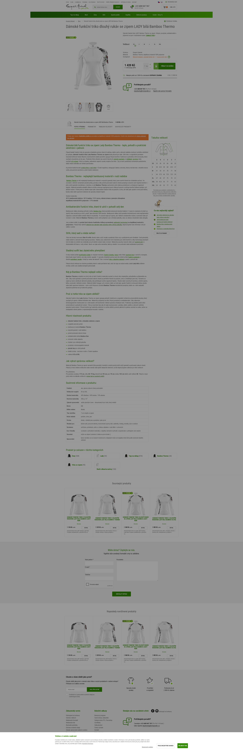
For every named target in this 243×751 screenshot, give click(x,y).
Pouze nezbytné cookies (165, 745)
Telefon (87, 575)
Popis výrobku (79, 127)
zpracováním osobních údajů (84, 694)
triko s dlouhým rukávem (116, 259)
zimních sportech (119, 159)
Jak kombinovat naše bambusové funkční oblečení (164, 221)
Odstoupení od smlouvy (73, 715)
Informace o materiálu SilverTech (166, 229)
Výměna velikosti (71, 718)
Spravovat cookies (147, 747)
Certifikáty (97, 723)
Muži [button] (86, 15)
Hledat (118, 7)
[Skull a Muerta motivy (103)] (107, 465)
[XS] (134, 44)
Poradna (84, 2)
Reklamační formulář (72, 720)
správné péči (139, 242)
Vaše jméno (88, 560)
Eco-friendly (92, 2)
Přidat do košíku (167, 66)
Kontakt (134, 2)
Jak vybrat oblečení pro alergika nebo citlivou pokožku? (165, 216)
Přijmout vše (182, 745)
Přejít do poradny (161, 233)
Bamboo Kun (97, 211)
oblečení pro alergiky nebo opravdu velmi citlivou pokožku (104, 225)
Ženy (79, 21)
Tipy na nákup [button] (74, 15)
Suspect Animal (70, 21)
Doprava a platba (126, 2)
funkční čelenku (109, 255)
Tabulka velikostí (105, 127)
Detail (86, 527)
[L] (149, 44)
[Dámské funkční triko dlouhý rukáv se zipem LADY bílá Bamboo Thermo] (70, 107)
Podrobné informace (87, 743)
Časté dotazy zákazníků (101, 718)
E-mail (87, 567)
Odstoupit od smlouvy (165, 711)
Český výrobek (98, 727)
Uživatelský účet (172, 2)
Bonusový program (100, 715)
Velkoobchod (98, 725)
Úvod (67, 2)
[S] (139, 44)
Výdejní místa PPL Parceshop (103, 720)
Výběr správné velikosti (112, 2)
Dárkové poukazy (141, 15)
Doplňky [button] (127, 15)
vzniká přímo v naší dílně (88, 168)
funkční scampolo (133, 257)
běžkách (129, 159)
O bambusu (78, 2)
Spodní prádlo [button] (115, 15)
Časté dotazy (101, 2)
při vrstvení (74, 161)
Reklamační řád (70, 723)
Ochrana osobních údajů (73, 727)
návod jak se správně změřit (95, 376)
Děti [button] (104, 15)
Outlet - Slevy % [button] (158, 15)
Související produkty (123, 127)
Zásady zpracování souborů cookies (76, 730)
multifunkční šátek (84, 255)
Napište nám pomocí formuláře (162, 91)
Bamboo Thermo (71, 180)
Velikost (126, 44)
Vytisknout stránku (171, 21)
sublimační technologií (121, 222)
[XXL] (160, 44)
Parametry (92, 127)
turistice (135, 159)
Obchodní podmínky (72, 725)
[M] (144, 44)
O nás (71, 2)
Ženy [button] (95, 15)
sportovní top (130, 255)
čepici (116, 255)
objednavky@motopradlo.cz (142, 91)
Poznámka (120, 560)
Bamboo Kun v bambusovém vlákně (164, 225)
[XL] (155, 44)
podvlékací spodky (76, 259)
